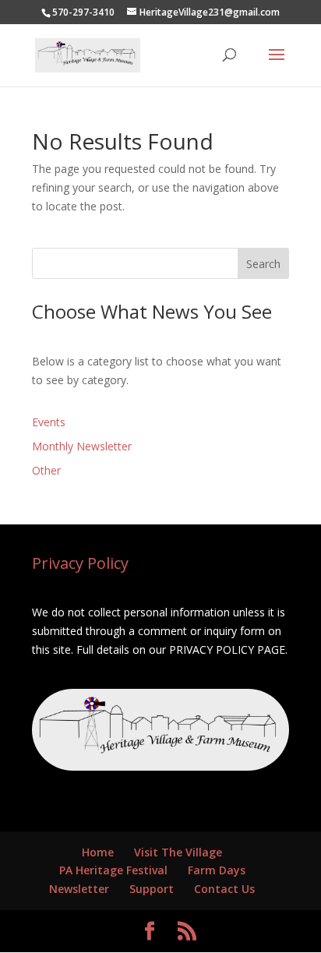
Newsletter (79, 888)
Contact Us (224, 888)
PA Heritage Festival (113, 870)
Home (98, 852)
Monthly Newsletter (82, 446)
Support (151, 888)
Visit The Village (178, 852)
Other (46, 470)
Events (48, 422)
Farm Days (216, 870)
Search (263, 263)
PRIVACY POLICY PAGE (227, 649)
